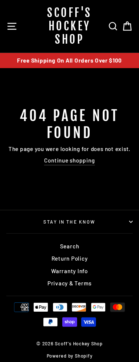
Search (69, 246)
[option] (69, 60)
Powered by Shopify (70, 356)
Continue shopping (69, 160)
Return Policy (70, 258)
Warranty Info (69, 271)
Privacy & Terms (69, 283)
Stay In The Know (69, 221)
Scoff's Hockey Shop (69, 26)
